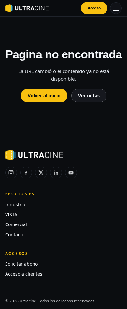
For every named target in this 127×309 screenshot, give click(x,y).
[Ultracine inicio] (27, 8)
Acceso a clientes (23, 274)
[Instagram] (11, 172)
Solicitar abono (21, 264)
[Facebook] (26, 172)
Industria (15, 204)
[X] (41, 172)
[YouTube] (71, 172)
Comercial (16, 224)
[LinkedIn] (56, 172)
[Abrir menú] (116, 8)
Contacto (14, 234)
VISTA (11, 214)
